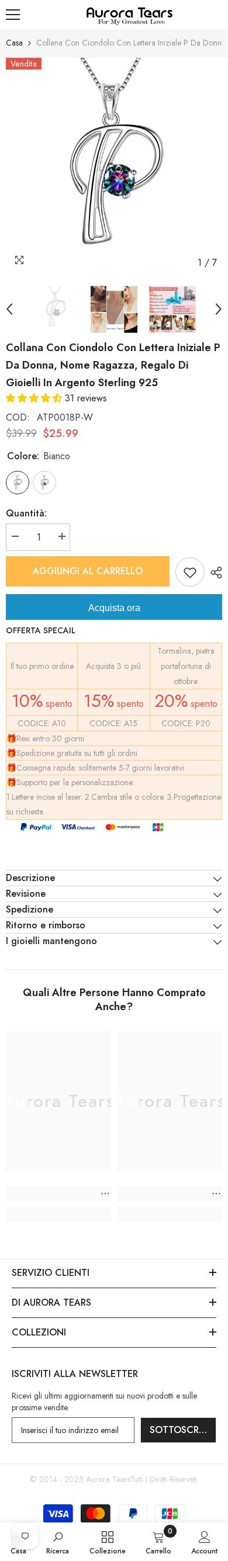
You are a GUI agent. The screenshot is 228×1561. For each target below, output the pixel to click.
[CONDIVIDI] (213, 573)
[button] (35, 398)
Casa (14, 42)
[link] (58, 1193)
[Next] (218, 309)
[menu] (13, 15)
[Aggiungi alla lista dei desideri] (190, 572)
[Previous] (9, 309)
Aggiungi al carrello (88, 571)
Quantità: (26, 513)
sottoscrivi (180, 1430)
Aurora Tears (108, 1479)
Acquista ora (114, 608)
